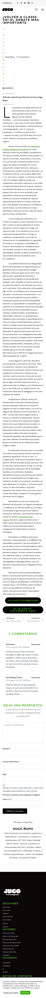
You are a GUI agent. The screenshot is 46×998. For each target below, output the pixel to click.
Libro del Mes (8, 917)
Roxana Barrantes (10, 939)
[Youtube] (28, 3)
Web (4, 774)
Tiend (5, 923)
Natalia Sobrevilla (9, 952)
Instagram (6, 966)
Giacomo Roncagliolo (11, 946)
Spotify (5, 972)
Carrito (5, 927)
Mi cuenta (6, 910)
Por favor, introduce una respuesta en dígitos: (21, 795)
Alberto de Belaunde (10, 936)
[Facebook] (18, 3)
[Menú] (42, 9)
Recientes (6, 907)
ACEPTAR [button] (25, 993)
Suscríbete (7, 920)
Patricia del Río (8, 949)
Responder (35, 644)
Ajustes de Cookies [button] (11, 993)
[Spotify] (32, 3)
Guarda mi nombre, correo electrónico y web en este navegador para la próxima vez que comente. (23, 789)
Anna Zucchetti (8, 933)
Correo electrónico (11, 762)
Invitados (6, 955)
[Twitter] (25, 3)
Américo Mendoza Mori (12, 943)
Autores (6, 913)
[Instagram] (21, 3)
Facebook (6, 963)
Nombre (6, 749)
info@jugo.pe (7, 3)
